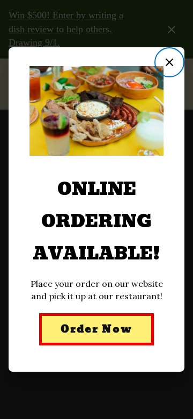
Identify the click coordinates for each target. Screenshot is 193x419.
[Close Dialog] (169, 62)
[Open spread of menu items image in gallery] (151, 76)
